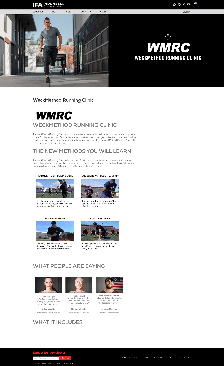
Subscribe (65, 358)
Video (69, 12)
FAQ (170, 358)
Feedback (184, 358)
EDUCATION (38, 12)
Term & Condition (153, 358)
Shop (103, 12)
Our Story (86, 12)
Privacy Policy (129, 358)
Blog (54, 12)
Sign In (186, 12)
